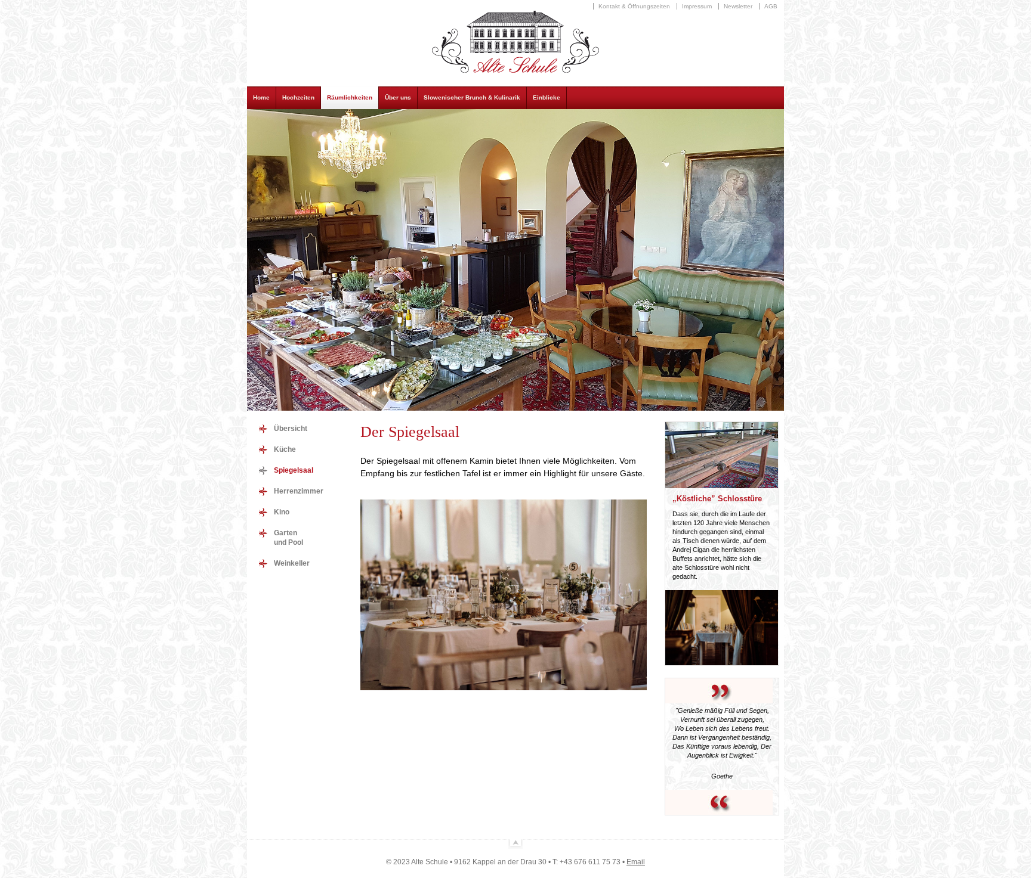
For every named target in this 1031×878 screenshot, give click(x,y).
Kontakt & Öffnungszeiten (634, 6)
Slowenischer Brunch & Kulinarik (472, 97)
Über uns (398, 97)
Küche (285, 449)
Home (261, 97)
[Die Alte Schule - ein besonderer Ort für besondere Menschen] (515, 74)
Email (635, 862)
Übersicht (290, 428)
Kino (281, 512)
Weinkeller (292, 563)
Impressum (697, 6)
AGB (770, 6)
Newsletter (738, 6)
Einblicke (546, 97)
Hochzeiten (298, 97)
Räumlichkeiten (349, 97)
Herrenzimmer (298, 491)
